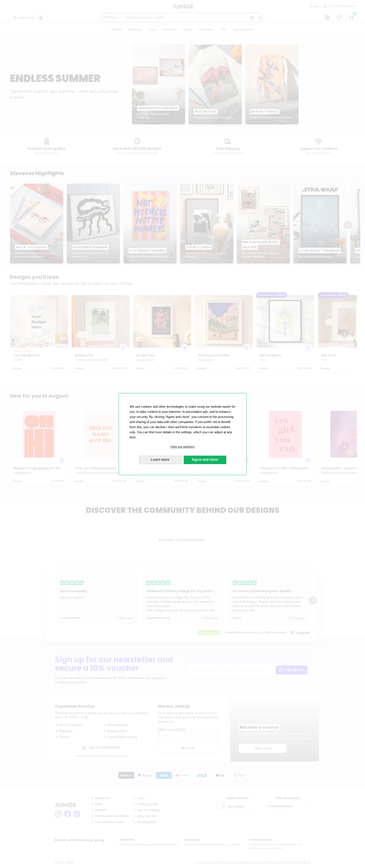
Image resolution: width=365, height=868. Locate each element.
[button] (183, 446)
